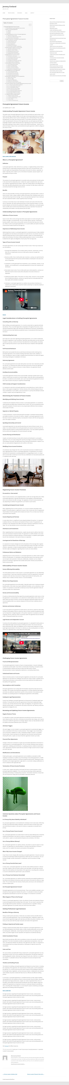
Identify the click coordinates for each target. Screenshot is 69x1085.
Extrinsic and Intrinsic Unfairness (13, 67)
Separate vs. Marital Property (12, 49)
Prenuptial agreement (32, 1049)
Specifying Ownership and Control (13, 51)
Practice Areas (11, 13)
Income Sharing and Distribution (13, 52)
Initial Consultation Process (12, 97)
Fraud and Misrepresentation (12, 71)
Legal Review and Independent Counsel (14, 69)
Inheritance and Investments (12, 59)
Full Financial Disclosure (12, 42)
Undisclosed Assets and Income (13, 72)
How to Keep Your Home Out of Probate (58, 75)
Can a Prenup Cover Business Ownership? (15, 90)
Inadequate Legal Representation (13, 75)
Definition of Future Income (12, 35)
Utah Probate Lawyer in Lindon (56, 70)
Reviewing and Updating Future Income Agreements (15, 76)
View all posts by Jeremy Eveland (18, 1064)
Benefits (9, 33)
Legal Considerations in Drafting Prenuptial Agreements (16, 39)
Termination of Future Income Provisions (14, 82)
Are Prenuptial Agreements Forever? (14, 91)
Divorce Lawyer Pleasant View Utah (35, 1074)
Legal (26, 13)
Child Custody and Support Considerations (14, 46)
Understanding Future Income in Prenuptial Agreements (16, 34)
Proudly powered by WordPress (8, 1079)
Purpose (9, 31)
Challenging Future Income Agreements (13, 70)
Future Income (25, 1049)
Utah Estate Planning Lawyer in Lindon (57, 69)
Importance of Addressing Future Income (14, 36)
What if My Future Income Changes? (14, 88)
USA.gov (6, 1046)
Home (4, 13)
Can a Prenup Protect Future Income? (14, 85)
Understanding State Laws (12, 41)
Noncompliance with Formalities (13, 73)
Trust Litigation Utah (54, 64)
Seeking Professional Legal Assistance (13, 94)
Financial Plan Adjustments (12, 79)
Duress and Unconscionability (13, 66)
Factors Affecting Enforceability (13, 64)
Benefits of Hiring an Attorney (13, 95)
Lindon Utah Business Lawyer (56, 30)
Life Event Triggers (11, 78)
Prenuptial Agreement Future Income (11, 26)
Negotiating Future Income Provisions (12, 54)
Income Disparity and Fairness (13, 58)
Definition (9, 30)
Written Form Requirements (12, 65)
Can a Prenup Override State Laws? (14, 89)
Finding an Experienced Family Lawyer (14, 96)
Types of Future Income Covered (13, 37)
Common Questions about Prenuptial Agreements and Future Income (19, 83)
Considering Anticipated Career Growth (14, 57)
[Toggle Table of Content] (29, 25)
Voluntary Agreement (11, 43)
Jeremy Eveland (9, 6)
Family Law (15, 1049)
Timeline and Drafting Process (13, 100)
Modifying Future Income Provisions (13, 53)
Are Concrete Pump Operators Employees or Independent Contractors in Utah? (58, 43)
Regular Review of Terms (12, 77)
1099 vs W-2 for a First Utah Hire (56, 46)
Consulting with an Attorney (12, 40)
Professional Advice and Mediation (13, 61)
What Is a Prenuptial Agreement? (12, 29)
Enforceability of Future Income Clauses (13, 63)
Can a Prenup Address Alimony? (13, 87)
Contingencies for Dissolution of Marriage (14, 60)
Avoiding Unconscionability (12, 45)
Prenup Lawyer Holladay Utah (10, 1074)
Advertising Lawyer (53, 28)
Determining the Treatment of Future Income (14, 47)
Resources (19, 13)
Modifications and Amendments (13, 81)
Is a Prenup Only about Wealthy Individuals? (15, 84)
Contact (32, 13)
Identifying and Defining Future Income (14, 48)
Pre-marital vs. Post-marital (12, 55)
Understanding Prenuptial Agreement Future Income (15, 28)
